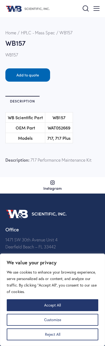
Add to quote (27, 75)
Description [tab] (22, 101)
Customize (52, 319)
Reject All (52, 334)
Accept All (52, 305)
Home (10, 32)
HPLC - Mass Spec (38, 32)
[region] (52, 300)
